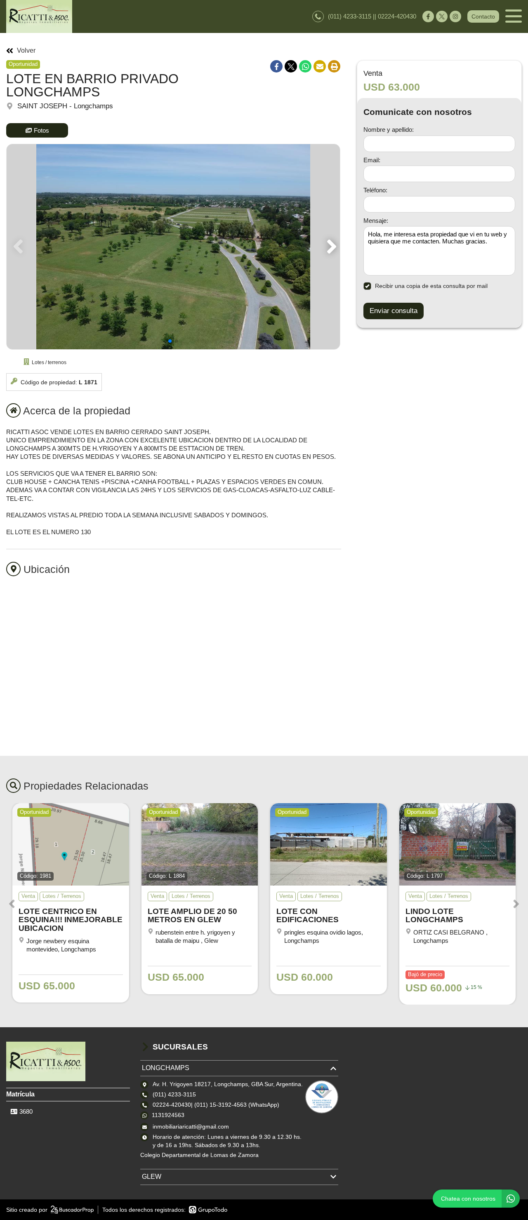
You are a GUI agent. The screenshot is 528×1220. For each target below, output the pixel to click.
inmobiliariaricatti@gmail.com (191, 1126)
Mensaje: (375, 220)
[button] (330, 247)
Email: (371, 160)
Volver (26, 50)
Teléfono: (375, 190)
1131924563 (168, 1115)
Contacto (483, 16)
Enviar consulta (393, 311)
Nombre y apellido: (388, 129)
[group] (173, 246)
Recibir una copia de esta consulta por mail (431, 286)
